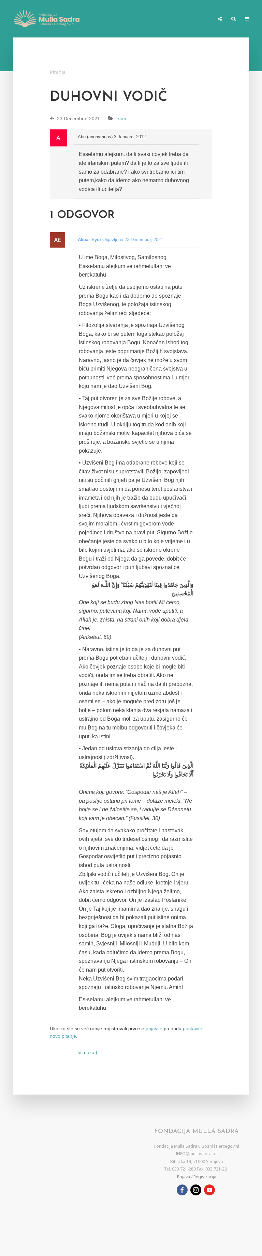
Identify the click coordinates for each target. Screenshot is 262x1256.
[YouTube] (209, 1189)
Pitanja (58, 72)
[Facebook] (182, 1189)
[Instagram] (195, 1189)
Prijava (183, 1177)
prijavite (154, 1028)
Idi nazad (87, 1052)
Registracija (204, 1177)
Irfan (121, 118)
